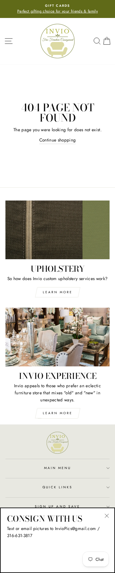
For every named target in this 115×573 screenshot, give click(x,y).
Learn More (58, 292)
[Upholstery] (57, 230)
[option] (57, 9)
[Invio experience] (57, 337)
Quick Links (57, 487)
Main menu (57, 468)
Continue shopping (57, 140)
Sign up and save (57, 506)
